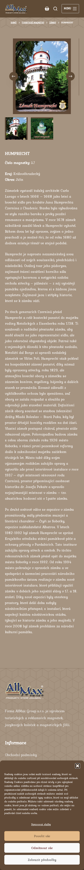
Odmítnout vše (42, 848)
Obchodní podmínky (21, 754)
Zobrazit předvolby (42, 859)
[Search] (55, 9)
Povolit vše (42, 836)
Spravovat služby (41, 824)
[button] (77, 766)
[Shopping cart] (47, 8)
